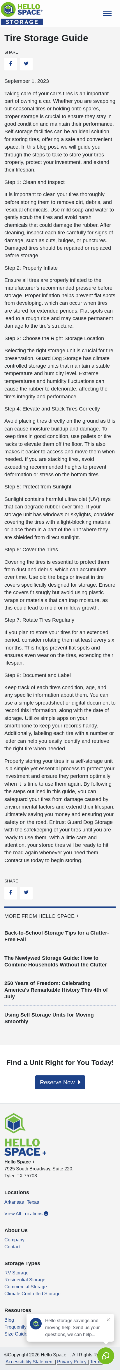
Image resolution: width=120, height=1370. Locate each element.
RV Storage (16, 1272)
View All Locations (24, 1213)
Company (14, 1239)
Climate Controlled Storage (32, 1293)
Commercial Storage (25, 1286)
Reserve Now (58, 1082)
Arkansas (14, 1202)
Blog (9, 1320)
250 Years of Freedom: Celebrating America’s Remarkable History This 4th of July (56, 989)
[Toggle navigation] (107, 13)
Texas (33, 1202)
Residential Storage (24, 1279)
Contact (12, 1246)
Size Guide (15, 1333)
